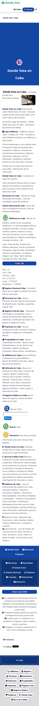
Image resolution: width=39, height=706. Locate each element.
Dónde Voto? (20, 568)
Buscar (30, 9)
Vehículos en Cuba (12, 368)
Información (27, 577)
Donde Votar (27, 695)
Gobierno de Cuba (12, 484)
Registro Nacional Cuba (15, 288)
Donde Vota (12, 3)
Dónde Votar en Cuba (12, 109)
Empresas (11, 685)
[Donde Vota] (36, 9)
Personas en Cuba (13, 298)
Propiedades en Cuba (14, 339)
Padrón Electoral (13, 572)
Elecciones (12, 563)
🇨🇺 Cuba (17, 9)
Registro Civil (28, 685)
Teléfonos (30, 572)
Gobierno (12, 695)
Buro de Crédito (20, 699)
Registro (27, 671)
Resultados (28, 563)
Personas (12, 676)
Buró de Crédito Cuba (14, 456)
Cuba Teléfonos (11, 131)
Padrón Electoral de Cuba (13, 205)
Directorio (14, 435)
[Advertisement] (19, 42)
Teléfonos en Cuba (17, 218)
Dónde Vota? (13, 549)
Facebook (9, 639)
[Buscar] (25, 9)
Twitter (8, 647)
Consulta (12, 577)
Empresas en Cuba (13, 326)
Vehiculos (12, 681)
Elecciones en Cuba (11, 195)
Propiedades (27, 681)
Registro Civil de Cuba (14, 311)
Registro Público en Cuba (15, 395)
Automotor (27, 676)
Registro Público (20, 690)
